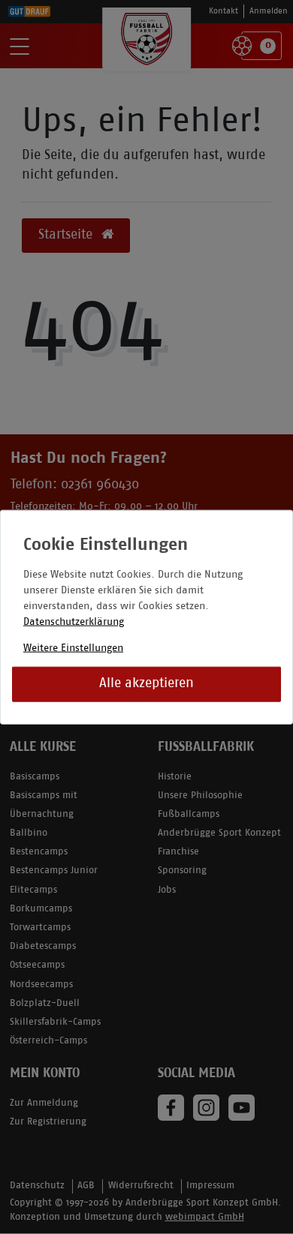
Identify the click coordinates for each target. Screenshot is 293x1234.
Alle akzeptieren (146, 683)
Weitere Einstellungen (73, 648)
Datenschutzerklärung (73, 621)
